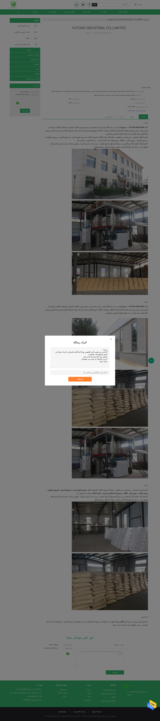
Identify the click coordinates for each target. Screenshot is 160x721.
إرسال (80, 379)
